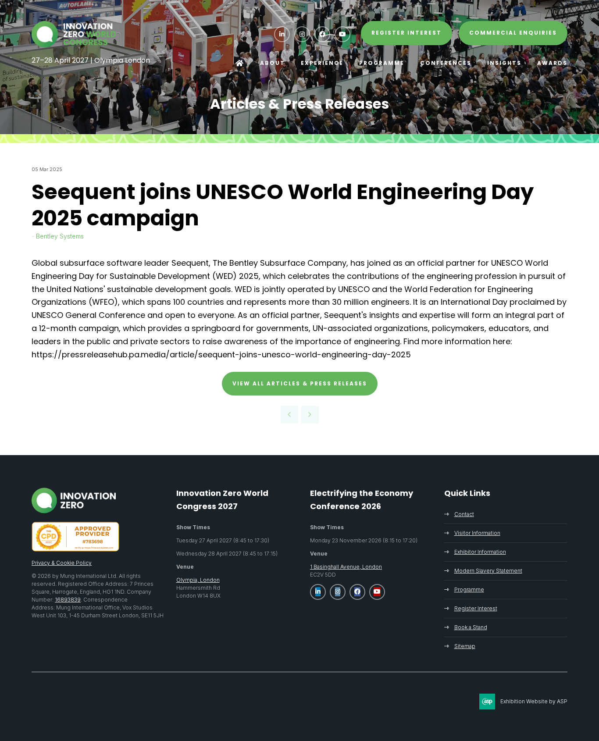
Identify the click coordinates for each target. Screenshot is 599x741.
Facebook (322, 34)
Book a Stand (470, 627)
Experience (322, 63)
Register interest (406, 32)
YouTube (342, 34)
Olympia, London (198, 580)
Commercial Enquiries (513, 32)
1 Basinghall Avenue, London (346, 566)
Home (239, 63)
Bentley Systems (60, 236)
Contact (464, 514)
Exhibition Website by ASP (533, 701)
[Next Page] (310, 415)
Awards (552, 63)
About (272, 63)
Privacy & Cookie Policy (62, 562)
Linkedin (282, 34)
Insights (504, 63)
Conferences (445, 63)
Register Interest (475, 608)
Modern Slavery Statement (488, 570)
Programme (381, 63)
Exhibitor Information (480, 552)
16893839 (68, 599)
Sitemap (464, 646)
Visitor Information (477, 533)
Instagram (302, 34)
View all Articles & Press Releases (299, 383)
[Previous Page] (289, 415)
